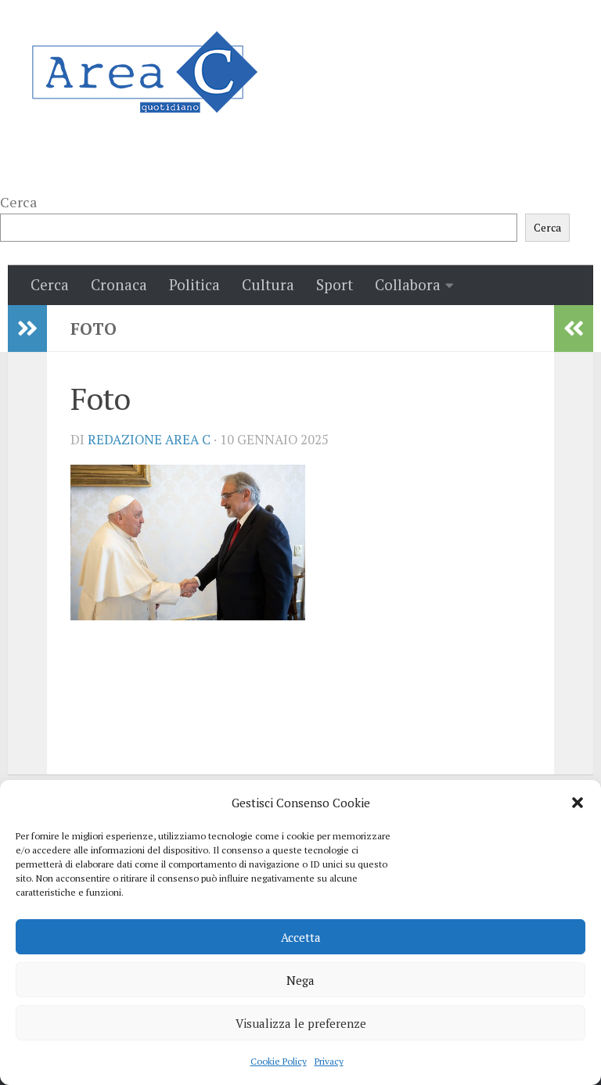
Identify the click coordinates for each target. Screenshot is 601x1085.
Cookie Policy (278, 1061)
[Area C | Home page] (144, 72)
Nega (300, 980)
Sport (334, 284)
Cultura (268, 284)
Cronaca (119, 284)
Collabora (408, 284)
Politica (194, 284)
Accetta (301, 937)
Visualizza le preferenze (301, 1023)
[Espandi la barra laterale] (27, 328)
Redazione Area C (149, 439)
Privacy (329, 1061)
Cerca (18, 201)
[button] (577, 802)
